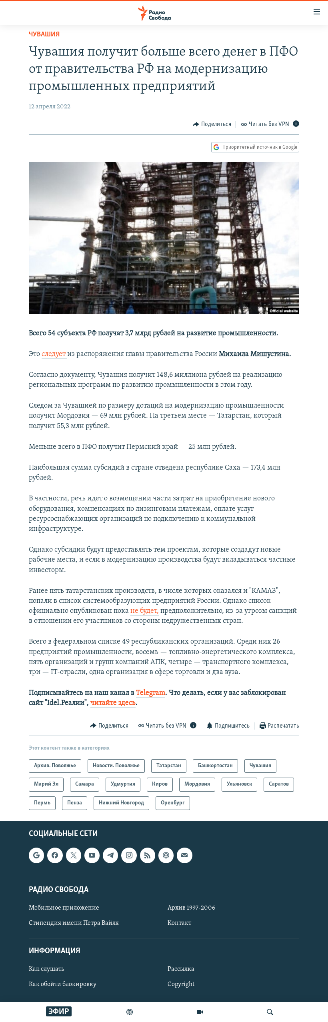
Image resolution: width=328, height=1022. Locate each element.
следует (54, 354)
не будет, (144, 611)
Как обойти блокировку (62, 984)
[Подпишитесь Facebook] (54, 855)
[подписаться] (184, 855)
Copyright (181, 984)
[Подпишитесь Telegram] (110, 855)
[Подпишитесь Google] (36, 855)
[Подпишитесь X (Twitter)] (73, 855)
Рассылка (181, 969)
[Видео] (200, 1012)
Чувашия (44, 34)
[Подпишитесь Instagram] (128, 855)
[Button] (212, 124)
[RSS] (147, 855)
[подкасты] (130, 1012)
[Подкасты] (166, 855)
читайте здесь (113, 703)
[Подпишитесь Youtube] (92, 855)
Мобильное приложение (64, 908)
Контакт (179, 923)
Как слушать (46, 969)
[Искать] (270, 1012)
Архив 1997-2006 (191, 908)
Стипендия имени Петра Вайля (74, 923)
